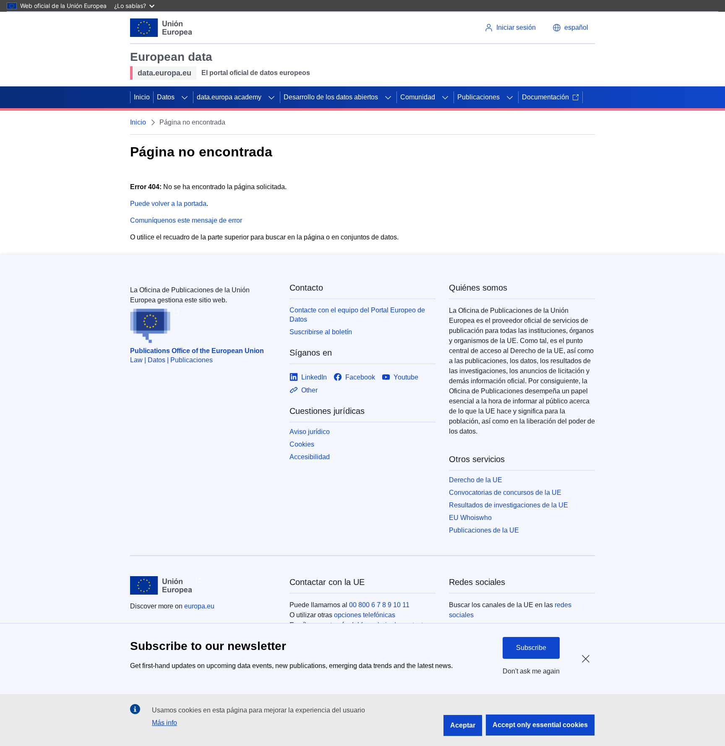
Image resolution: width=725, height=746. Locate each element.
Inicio (142, 97)
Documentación (545, 97)
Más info (164, 722)
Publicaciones (478, 97)
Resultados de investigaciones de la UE (508, 505)
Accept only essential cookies (540, 724)
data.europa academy (229, 97)
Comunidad (417, 97)
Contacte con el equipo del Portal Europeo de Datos (357, 315)
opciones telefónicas (364, 615)
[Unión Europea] (161, 27)
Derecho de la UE (475, 479)
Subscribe (531, 647)
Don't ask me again (531, 671)
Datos (166, 97)
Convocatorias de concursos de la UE (505, 492)
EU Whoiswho (470, 517)
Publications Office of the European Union (197, 350)
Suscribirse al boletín (320, 331)
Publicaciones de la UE (484, 530)
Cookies (301, 444)
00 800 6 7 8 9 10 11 (379, 604)
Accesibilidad (309, 456)
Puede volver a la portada (168, 203)
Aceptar (462, 725)
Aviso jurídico (309, 431)
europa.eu (199, 606)
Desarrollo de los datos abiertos (331, 97)
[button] (570, 27)
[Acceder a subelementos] (184, 97)
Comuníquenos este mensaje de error (186, 220)
